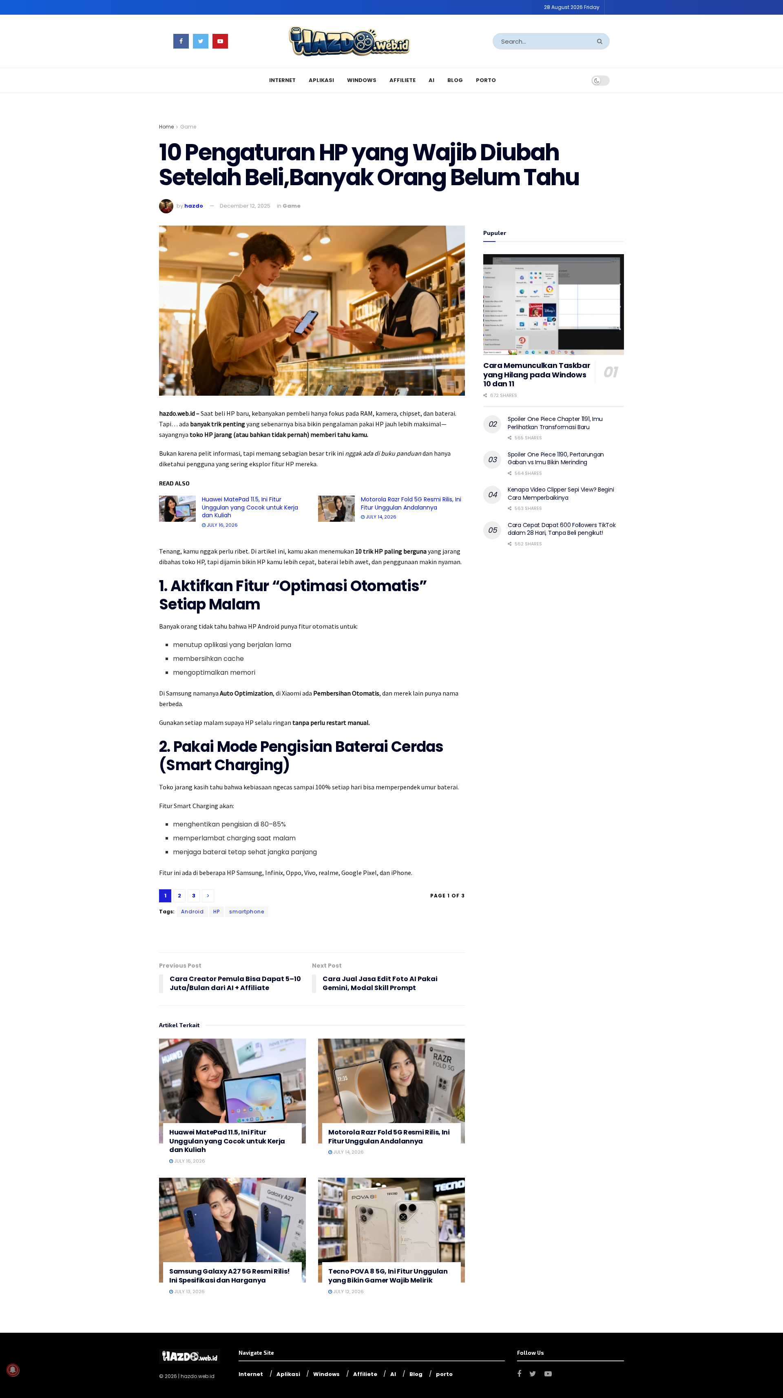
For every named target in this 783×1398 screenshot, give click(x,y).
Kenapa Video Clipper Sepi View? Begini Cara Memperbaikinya (561, 493)
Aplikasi (321, 80)
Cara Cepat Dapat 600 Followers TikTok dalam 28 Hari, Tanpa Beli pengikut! (562, 529)
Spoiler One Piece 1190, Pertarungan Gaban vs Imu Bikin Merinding (556, 458)
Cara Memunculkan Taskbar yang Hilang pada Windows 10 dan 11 (536, 374)
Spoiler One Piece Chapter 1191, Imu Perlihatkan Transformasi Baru (555, 423)
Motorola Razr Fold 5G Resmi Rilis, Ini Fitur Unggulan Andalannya (411, 503)
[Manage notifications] (12, 1369)
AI (431, 80)
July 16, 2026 (222, 525)
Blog (455, 80)
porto (486, 80)
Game (188, 126)
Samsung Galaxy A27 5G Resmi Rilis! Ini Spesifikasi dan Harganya (229, 1276)
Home (166, 126)
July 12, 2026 (348, 1291)
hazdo (193, 206)
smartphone (246, 911)
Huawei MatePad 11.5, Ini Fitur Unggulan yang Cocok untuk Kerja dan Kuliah (250, 507)
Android (192, 911)
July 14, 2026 (380, 517)
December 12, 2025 (245, 206)
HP (216, 911)
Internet (282, 80)
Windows (361, 80)
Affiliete (402, 80)
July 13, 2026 (189, 1291)
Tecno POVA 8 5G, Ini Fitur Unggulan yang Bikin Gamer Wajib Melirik (388, 1276)
